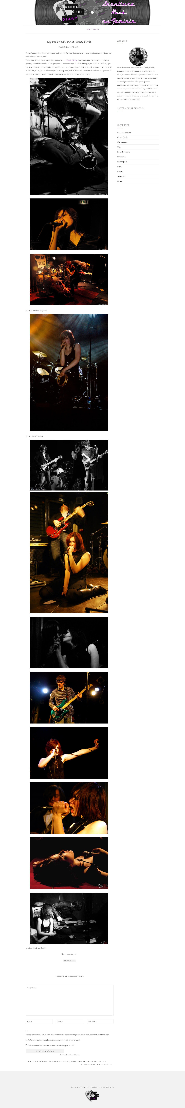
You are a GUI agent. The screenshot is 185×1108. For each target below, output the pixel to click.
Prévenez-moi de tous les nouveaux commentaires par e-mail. (54, 1040)
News (119, 166)
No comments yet (69, 954)
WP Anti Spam (74, 1055)
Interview (121, 157)
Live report (122, 162)
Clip (119, 147)
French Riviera (123, 152)
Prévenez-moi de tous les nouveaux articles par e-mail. (51, 1045)
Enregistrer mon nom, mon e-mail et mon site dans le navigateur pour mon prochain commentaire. (67, 1035)
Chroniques (122, 142)
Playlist (120, 171)
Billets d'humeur (124, 132)
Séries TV (121, 176)
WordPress (110, 1087)
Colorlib (93, 1087)
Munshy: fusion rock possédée (96, 1065)
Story (119, 181)
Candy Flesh (92, 29)
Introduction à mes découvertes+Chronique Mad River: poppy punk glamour (66, 1062)
